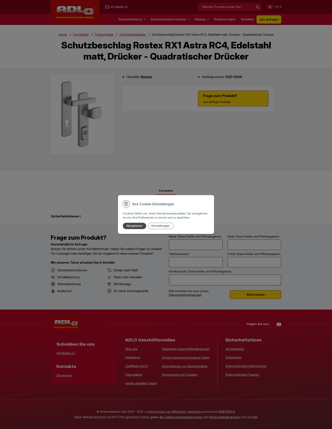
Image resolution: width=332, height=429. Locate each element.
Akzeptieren (134, 225)
